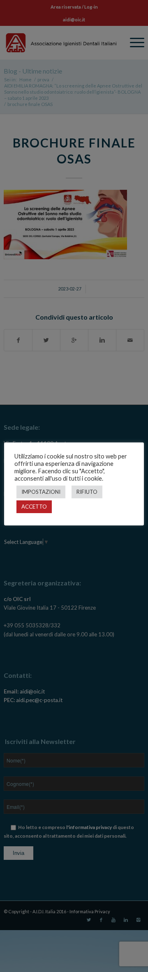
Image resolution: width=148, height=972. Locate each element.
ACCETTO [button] (34, 506)
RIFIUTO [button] (86, 491)
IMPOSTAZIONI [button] (40, 491)
